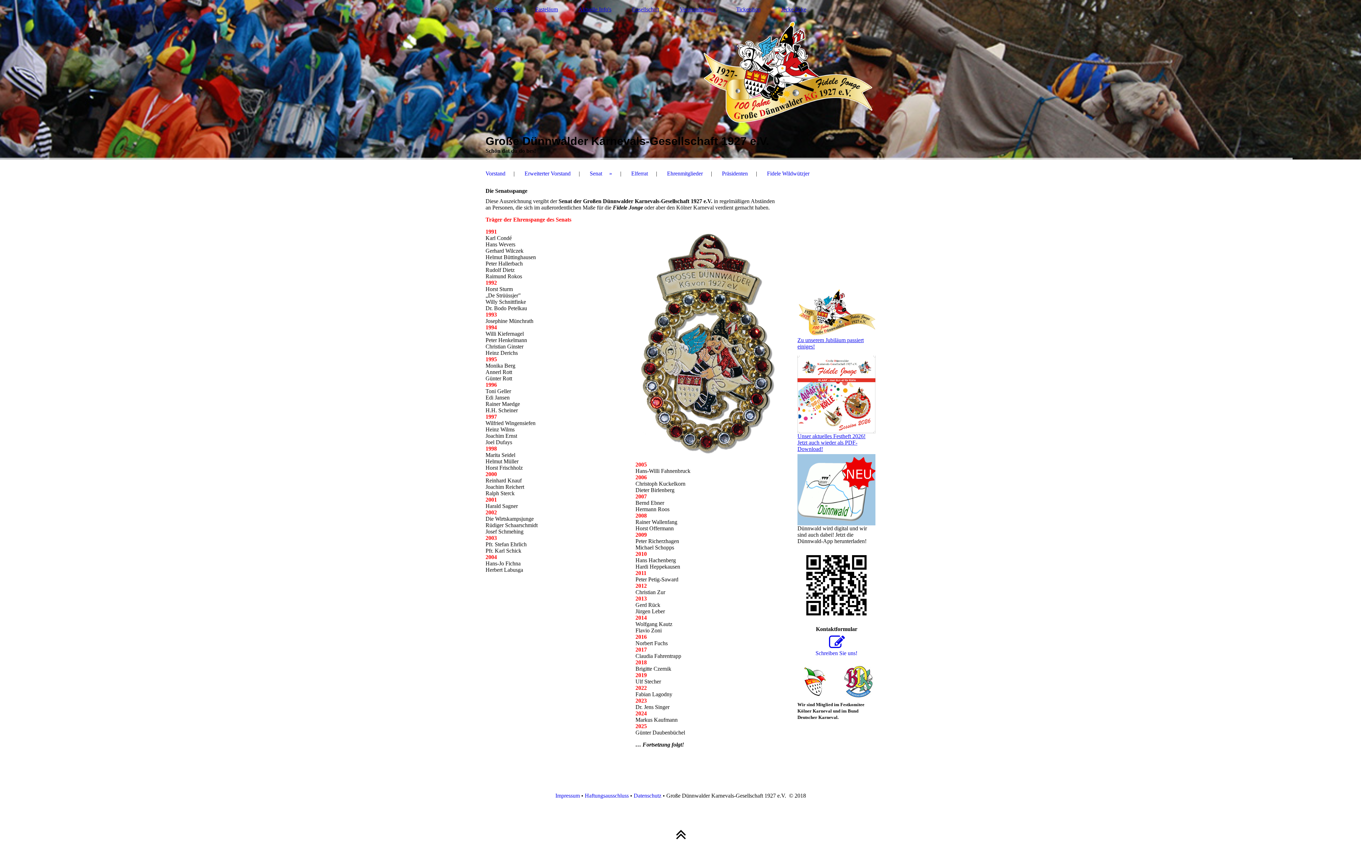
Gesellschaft (645, 9)
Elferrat (639, 174)
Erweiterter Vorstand (548, 174)
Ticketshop (748, 9)
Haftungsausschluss (607, 796)
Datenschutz (647, 796)
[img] (680, 80)
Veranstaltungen (698, 9)
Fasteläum (546, 9)
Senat (596, 174)
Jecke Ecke (793, 9)
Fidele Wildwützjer (788, 174)
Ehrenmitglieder (685, 174)
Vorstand (495, 174)
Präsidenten (735, 174)
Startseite (504, 9)
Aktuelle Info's (594, 9)
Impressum (567, 796)
